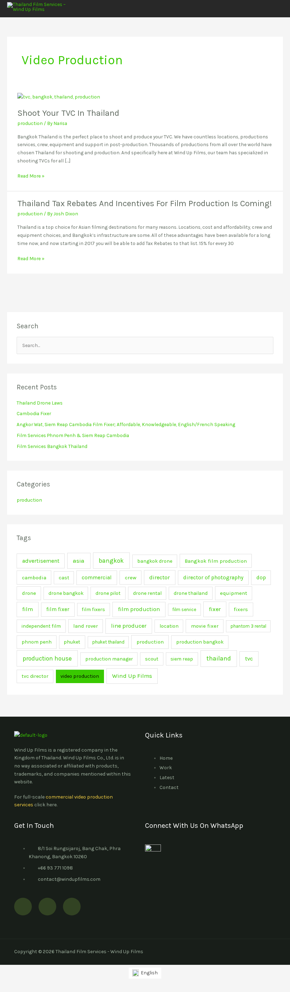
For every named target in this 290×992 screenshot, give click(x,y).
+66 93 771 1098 (55, 868)
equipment (233, 593)
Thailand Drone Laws (40, 403)
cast (64, 578)
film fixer (57, 609)
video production (79, 676)
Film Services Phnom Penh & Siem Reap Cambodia (73, 435)
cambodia (34, 577)
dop (261, 577)
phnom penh (37, 642)
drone (29, 593)
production (30, 123)
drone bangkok (65, 593)
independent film (41, 626)
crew (131, 577)
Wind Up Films (132, 676)
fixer (215, 609)
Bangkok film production (216, 561)
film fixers (93, 609)
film (27, 609)
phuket (72, 642)
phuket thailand (108, 642)
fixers (241, 609)
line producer (128, 625)
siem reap (181, 659)
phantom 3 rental (248, 626)
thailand (219, 658)
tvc (249, 658)
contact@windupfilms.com (69, 879)
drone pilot (108, 593)
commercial (97, 577)
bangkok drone (154, 561)
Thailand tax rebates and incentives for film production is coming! (144, 203)
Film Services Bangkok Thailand (52, 446)
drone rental (147, 593)
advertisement (40, 560)
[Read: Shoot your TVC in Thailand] (58, 96)
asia (79, 560)
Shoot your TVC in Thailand (68, 113)
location (169, 626)
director (159, 577)
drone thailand (191, 593)
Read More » (31, 175)
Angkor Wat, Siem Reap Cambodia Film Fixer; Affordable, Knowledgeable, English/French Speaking (126, 424)
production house (47, 658)
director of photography (213, 577)
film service (184, 609)
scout (151, 659)
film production (139, 609)
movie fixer (205, 626)
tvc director (35, 676)
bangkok (111, 560)
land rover (85, 626)
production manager (109, 659)
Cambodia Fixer (34, 413)
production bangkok (200, 642)
